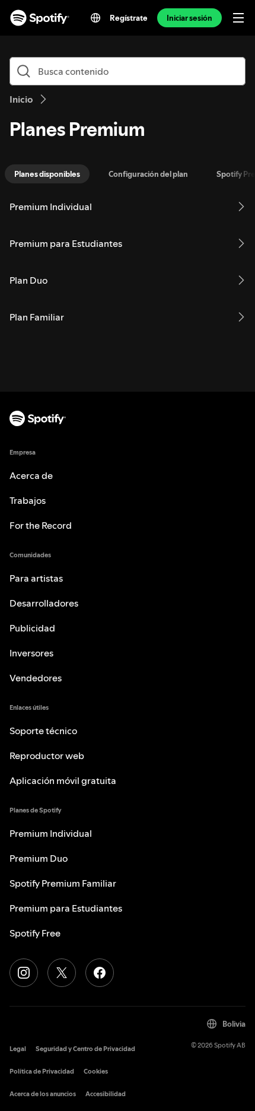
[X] (61, 972)
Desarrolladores (43, 603)
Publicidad (32, 627)
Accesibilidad (105, 1094)
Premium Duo (38, 858)
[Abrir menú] (238, 18)
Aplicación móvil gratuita (62, 780)
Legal (17, 1049)
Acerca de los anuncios (42, 1094)
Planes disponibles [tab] (47, 174)
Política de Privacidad (41, 1071)
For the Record (40, 525)
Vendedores (35, 677)
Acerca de (31, 475)
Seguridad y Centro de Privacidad (85, 1049)
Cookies (96, 1071)
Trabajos (27, 500)
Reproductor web (46, 755)
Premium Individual (50, 833)
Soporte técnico (43, 730)
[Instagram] (23, 972)
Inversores (31, 652)
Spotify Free (34, 932)
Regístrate (129, 17)
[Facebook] (99, 972)
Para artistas (36, 578)
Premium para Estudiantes (65, 908)
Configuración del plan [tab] (148, 174)
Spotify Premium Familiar (62, 883)
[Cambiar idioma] (95, 17)
